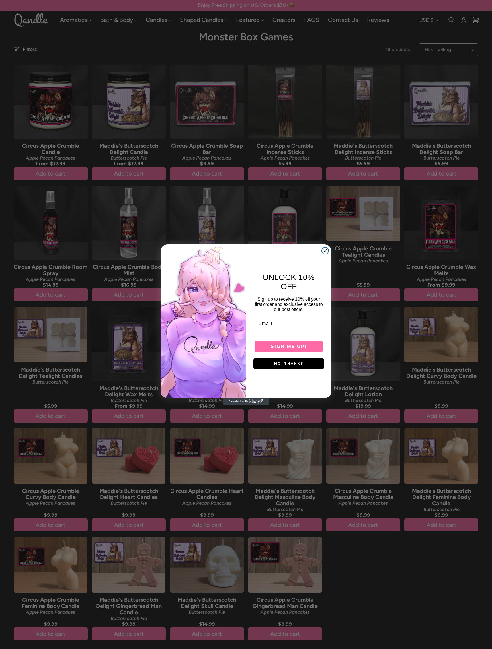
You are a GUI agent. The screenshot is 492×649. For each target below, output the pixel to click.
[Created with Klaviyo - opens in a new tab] (246, 401)
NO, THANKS (288, 363)
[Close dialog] (325, 250)
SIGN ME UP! (289, 346)
